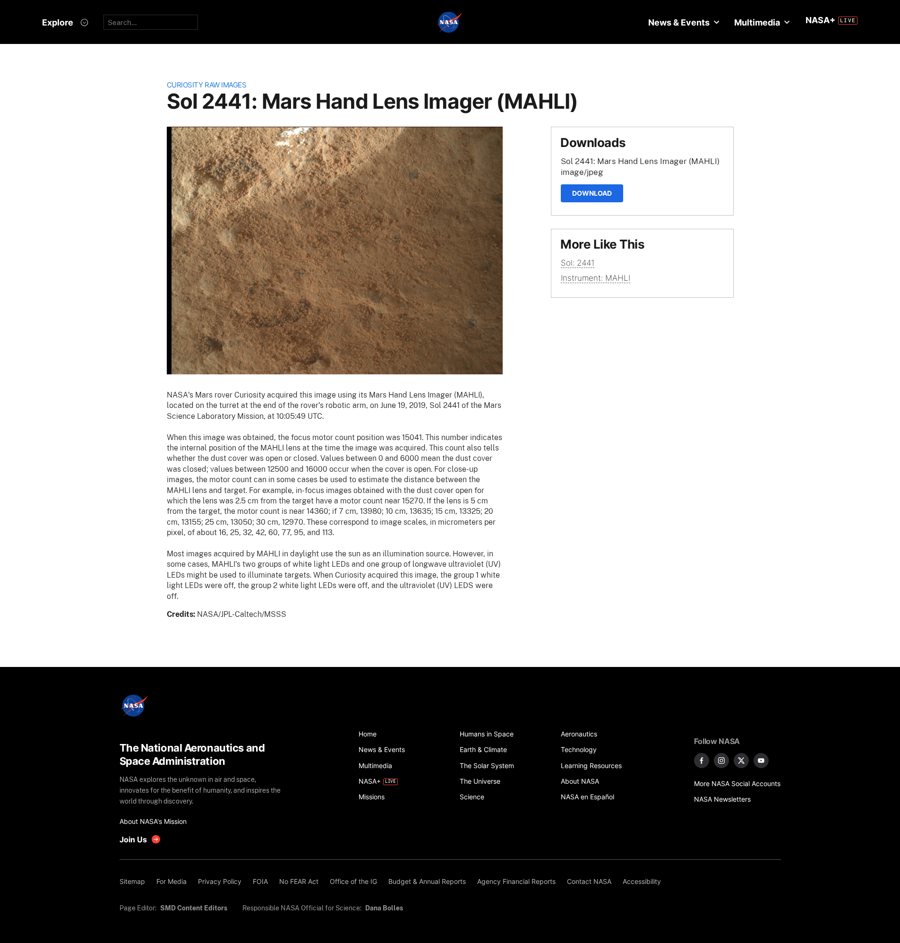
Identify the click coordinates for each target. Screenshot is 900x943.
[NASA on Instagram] (721, 760)
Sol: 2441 (577, 263)
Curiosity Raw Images (207, 84)
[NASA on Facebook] (701, 760)
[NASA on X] (741, 760)
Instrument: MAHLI (595, 278)
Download (592, 193)
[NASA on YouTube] (761, 760)
